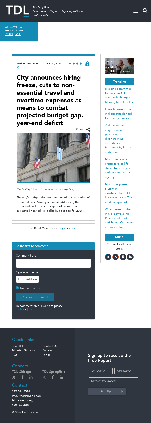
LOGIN (9, 34)
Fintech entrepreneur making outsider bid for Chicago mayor (119, 113)
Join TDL (18, 346)
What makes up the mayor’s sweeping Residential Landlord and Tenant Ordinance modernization (119, 218)
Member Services (23, 350)
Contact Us (49, 346)
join (29, 309)
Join (74, 228)
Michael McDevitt (27, 63)
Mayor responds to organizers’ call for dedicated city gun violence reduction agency (118, 168)
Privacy (47, 350)
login (19, 309)
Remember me (30, 288)
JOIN (18, 34)
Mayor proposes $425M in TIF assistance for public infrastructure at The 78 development (118, 193)
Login (62, 228)
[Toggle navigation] (135, 11)
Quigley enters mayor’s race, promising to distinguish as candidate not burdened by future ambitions (118, 138)
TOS (15, 355)
